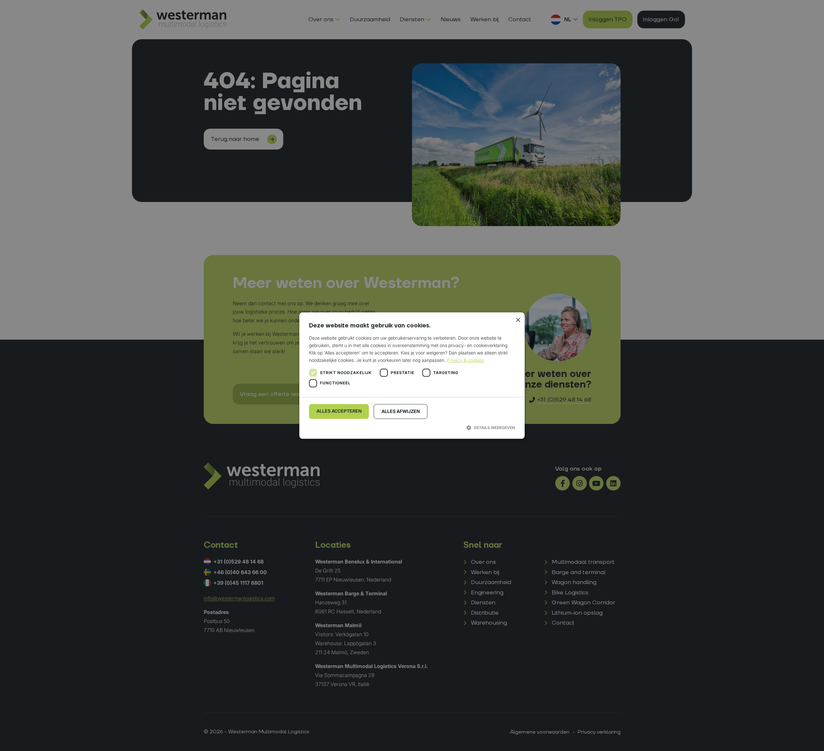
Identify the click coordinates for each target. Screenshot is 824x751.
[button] (412, 428)
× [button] (517, 319)
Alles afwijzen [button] (400, 411)
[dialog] (412, 375)
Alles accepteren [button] (339, 411)
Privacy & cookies (465, 360)
